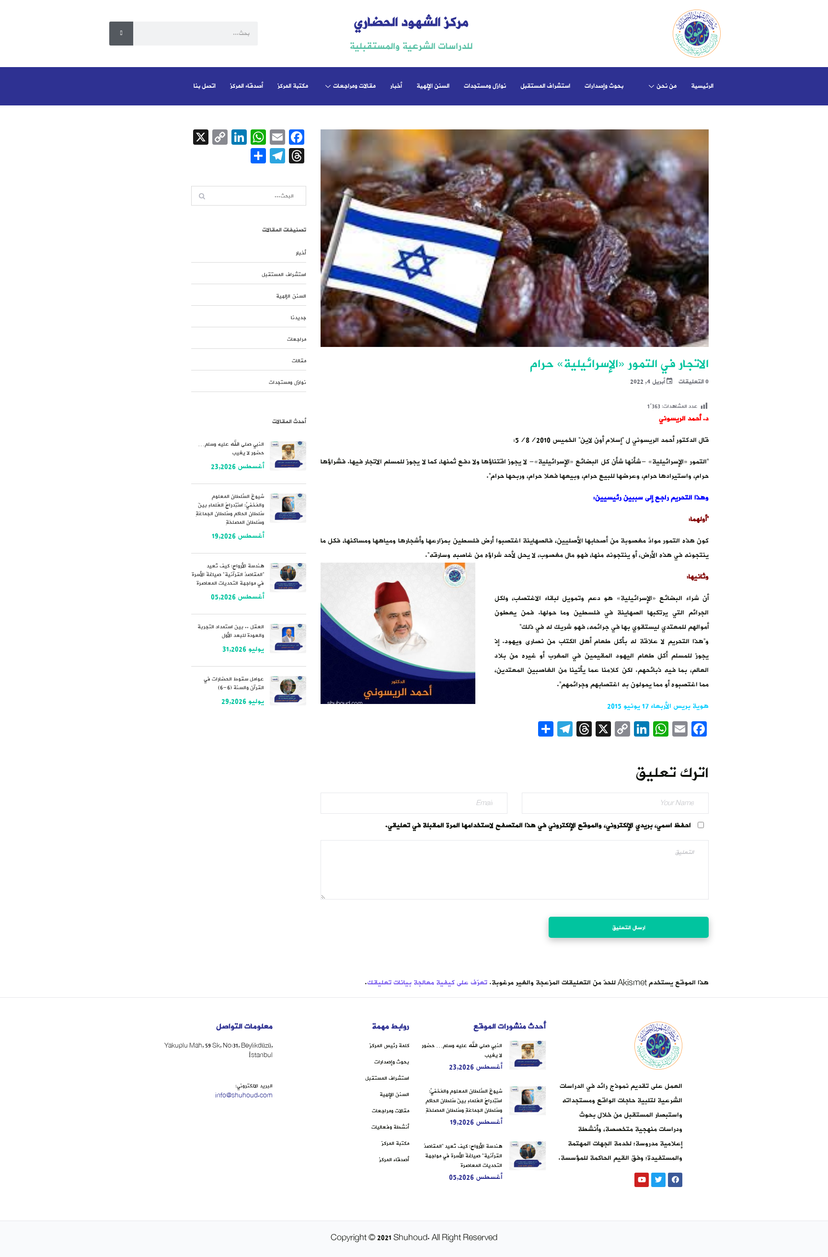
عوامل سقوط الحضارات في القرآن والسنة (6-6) (234, 683)
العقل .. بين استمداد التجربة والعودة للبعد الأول (230, 631)
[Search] (121, 34)
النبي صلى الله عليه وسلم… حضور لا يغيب (231, 448)
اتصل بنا (205, 86)
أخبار (396, 86)
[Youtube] (641, 1180)
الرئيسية (702, 86)
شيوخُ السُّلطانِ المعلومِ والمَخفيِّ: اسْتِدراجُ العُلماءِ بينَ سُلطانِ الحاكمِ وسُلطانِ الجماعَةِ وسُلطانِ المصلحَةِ (230, 509)
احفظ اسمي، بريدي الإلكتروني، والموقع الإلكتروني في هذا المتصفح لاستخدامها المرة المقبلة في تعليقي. (538, 825)
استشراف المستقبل (545, 86)
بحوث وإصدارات (604, 86)
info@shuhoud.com (244, 1095)
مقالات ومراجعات (354, 86)
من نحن (666, 86)
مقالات (299, 361)
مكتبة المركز (292, 86)
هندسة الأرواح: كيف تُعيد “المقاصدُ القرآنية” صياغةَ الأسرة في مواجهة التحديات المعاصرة (228, 575)
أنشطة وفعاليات (390, 1127)
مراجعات (296, 339)
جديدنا (298, 318)
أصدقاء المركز (246, 86)
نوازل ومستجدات (485, 86)
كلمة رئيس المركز (389, 1045)
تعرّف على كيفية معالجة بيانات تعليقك (427, 983)
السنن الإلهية (432, 86)
